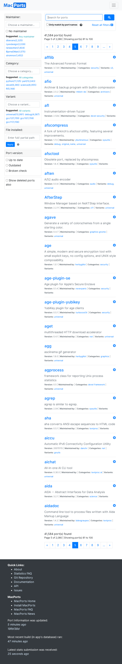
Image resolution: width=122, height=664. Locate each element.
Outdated (14, 165)
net (91, 336)
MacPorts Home (24, 601)
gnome (102, 232)
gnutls (57, 452)
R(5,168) (10, 88)
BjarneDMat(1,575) (15, 51)
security (95, 68)
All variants (24, 110)
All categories (26, 77)
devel (93, 116)
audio (92, 184)
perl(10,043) (28, 81)
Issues (18, 590)
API (16, 586)
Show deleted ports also (20, 182)
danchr (84, 448)
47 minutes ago (18, 641)
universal (48, 72)
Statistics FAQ (23, 573)
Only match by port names (62, 24)
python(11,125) (13, 81)
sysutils (106, 140)
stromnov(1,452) (14, 55)
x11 (92, 207)
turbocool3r (81, 312)
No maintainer (17, 31)
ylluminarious (81, 140)
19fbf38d (14, 628)
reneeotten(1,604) (15, 47)
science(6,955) (28, 84)
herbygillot (80, 264)
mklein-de (81, 91)
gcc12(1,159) (12, 118)
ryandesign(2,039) (15, 44)
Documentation (24, 582)
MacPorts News (24, 613)
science (93, 496)
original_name (68, 144)
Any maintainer (26, 36)
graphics (94, 232)
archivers (105, 91)
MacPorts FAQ (23, 609)
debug (57, 144)
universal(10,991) (15, 114)
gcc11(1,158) (12, 122)
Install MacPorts (24, 605)
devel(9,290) (13, 84)
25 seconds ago (18, 653)
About (18, 569)
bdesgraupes (82, 520)
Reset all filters (101, 24)
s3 (112, 68)
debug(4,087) (32, 114)
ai (101, 472)
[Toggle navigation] (113, 5)
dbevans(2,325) (14, 40)
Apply (10, 144)
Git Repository (23, 577)
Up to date (15, 160)
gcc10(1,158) (27, 118)
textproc (94, 428)
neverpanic (81, 288)
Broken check (17, 170)
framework (99, 384)
